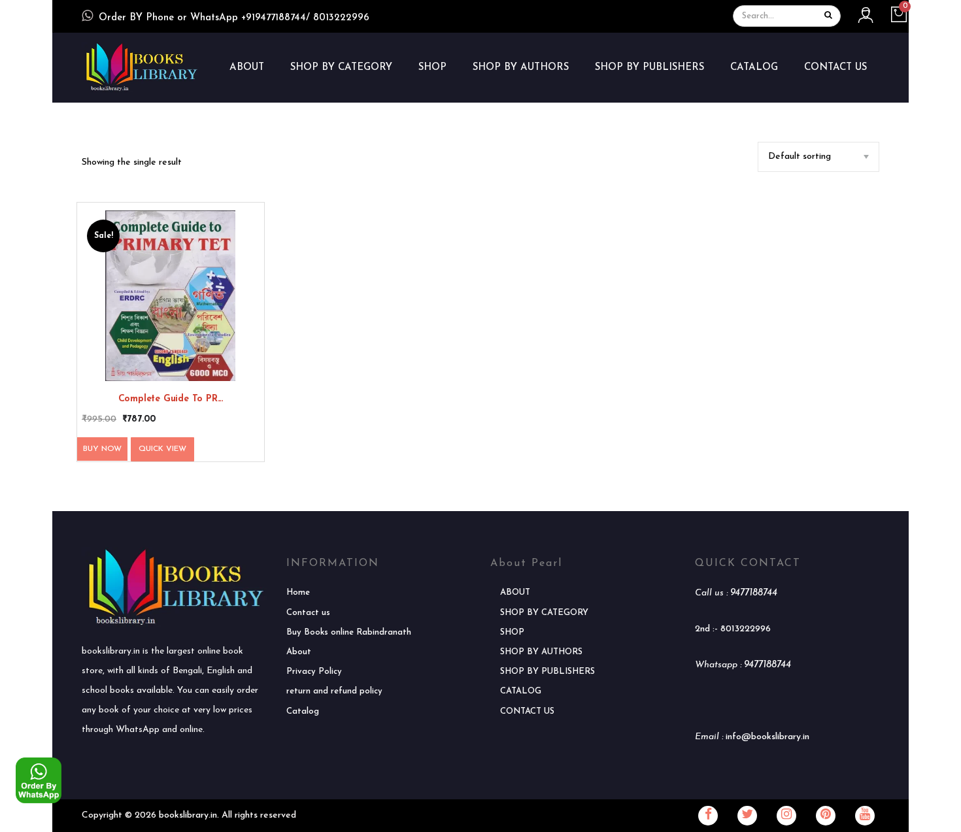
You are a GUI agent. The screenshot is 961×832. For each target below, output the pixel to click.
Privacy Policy (314, 671)
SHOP (432, 68)
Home (298, 592)
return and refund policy (334, 691)
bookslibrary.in (188, 815)
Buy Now (102, 449)
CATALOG (754, 68)
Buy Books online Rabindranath (348, 632)
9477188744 (753, 593)
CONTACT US (835, 68)
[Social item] (708, 815)
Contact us (308, 612)
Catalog (302, 711)
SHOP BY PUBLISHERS (649, 68)
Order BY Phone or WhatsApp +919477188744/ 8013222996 (234, 18)
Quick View (162, 449)
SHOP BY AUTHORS (521, 68)
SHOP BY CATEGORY (341, 68)
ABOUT (246, 68)
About (298, 652)
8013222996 (745, 629)
